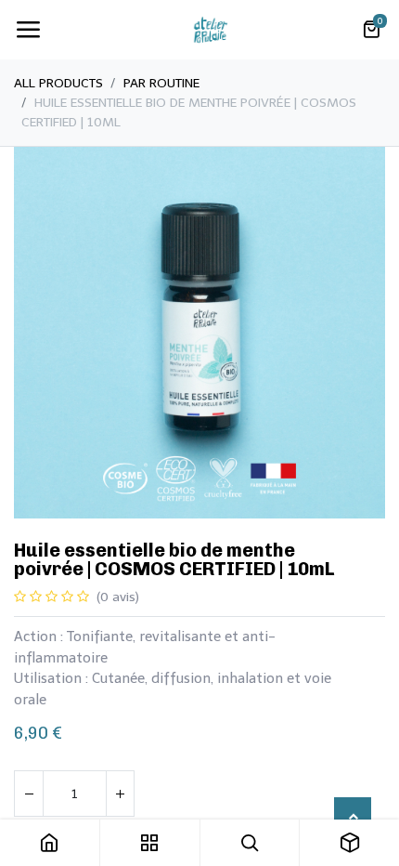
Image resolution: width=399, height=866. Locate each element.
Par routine (161, 83)
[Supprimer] (29, 793)
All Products (58, 83)
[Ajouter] (120, 793)
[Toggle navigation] (28, 30)
